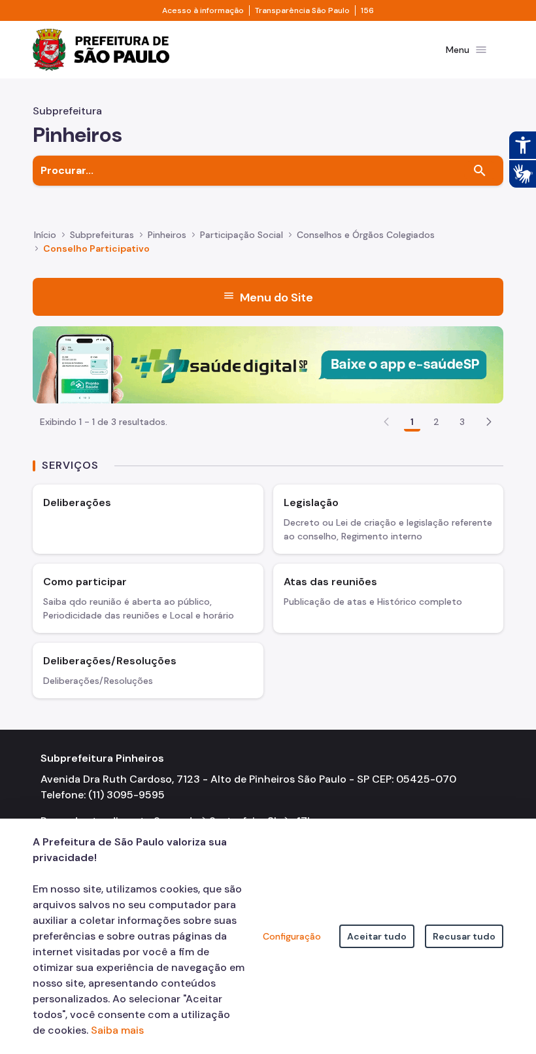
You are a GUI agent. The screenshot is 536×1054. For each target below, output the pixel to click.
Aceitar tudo (377, 936)
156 (367, 10)
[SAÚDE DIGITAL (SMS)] (268, 364)
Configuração (292, 936)
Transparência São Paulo (302, 10)
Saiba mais (117, 1030)
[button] (489, 421)
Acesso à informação (203, 10)
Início (45, 235)
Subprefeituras (102, 235)
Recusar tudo (464, 936)
